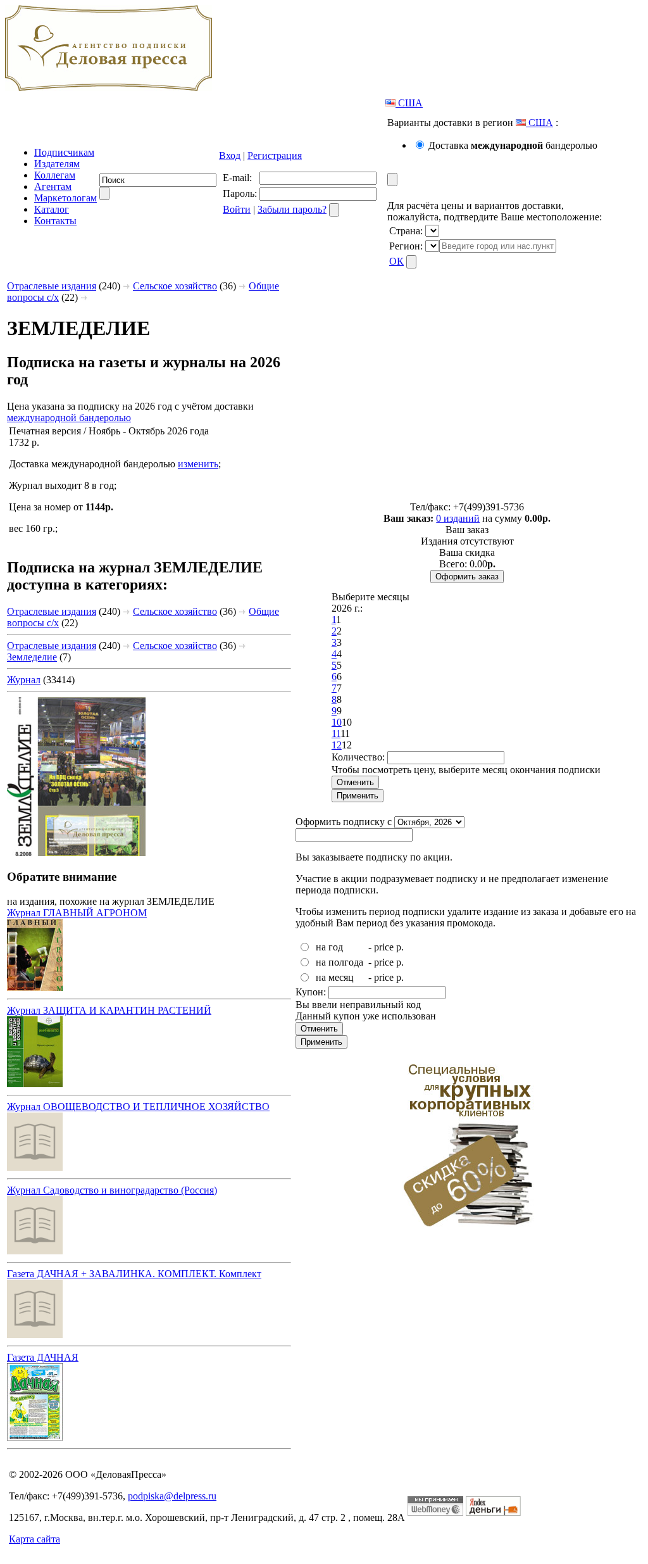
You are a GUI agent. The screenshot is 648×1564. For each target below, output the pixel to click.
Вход (229, 155)
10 (337, 722)
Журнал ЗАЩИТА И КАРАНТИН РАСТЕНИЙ (109, 1010)
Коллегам (54, 175)
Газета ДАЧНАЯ (42, 1357)
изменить (198, 463)
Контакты (55, 220)
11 (336, 733)
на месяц (335, 977)
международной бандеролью (69, 417)
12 (337, 745)
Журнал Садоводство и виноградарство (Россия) (112, 1190)
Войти (237, 209)
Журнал (23, 679)
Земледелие (32, 657)
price (384, 947)
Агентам (53, 186)
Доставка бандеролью (512, 145)
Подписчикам (64, 152)
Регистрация (274, 155)
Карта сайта (34, 1539)
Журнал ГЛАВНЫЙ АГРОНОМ (77, 912)
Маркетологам (65, 197)
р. (400, 947)
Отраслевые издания (51, 286)
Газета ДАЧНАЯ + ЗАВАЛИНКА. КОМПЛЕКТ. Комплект (134, 1273)
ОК (396, 261)
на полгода (339, 962)
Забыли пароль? (292, 209)
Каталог (51, 209)
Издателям (57, 163)
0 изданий (458, 518)
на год (329, 947)
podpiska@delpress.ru (172, 1496)
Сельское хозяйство (175, 286)
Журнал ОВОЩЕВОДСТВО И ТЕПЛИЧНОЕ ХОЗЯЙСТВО (138, 1106)
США (409, 103)
